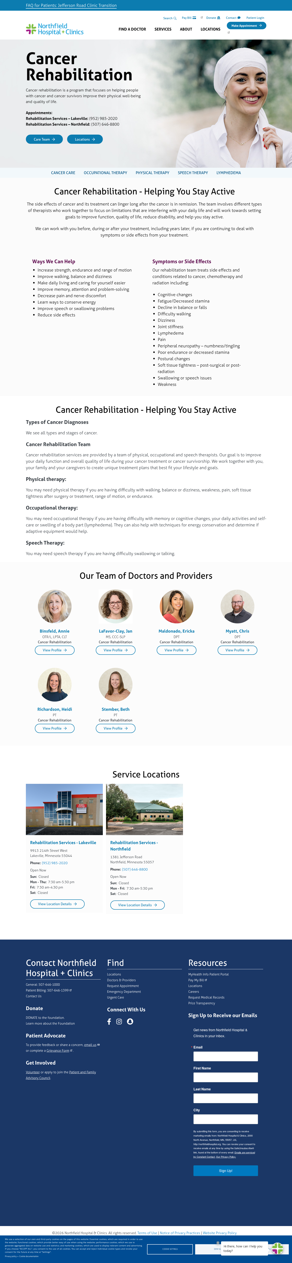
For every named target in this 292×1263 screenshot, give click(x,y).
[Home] (55, 27)
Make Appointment (244, 25)
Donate (211, 18)
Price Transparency (201, 1003)
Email (197, 1047)
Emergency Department (124, 991)
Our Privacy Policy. (226, 1156)
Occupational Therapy (105, 172)
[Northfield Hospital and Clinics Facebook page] (111, 1023)
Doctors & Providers (121, 980)
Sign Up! (225, 1170)
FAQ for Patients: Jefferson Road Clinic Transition (71, 5)
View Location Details (55, 904)
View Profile (52, 650)
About (186, 29)
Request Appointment (123, 986)
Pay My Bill (196, 980)
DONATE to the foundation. (45, 1017)
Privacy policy (11, 1256)
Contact (231, 18)
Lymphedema (229, 172)
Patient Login (255, 18)
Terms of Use (147, 1233)
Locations (210, 29)
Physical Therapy (152, 172)
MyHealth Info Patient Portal (208, 974)
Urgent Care (115, 997)
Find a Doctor (132, 29)
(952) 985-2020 (55, 863)
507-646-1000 (49, 984)
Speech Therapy (193, 172)
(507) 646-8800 (135, 869)
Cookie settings (170, 1249)
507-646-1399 (58, 990)
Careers (193, 991)
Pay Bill (187, 18)
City (196, 1110)
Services (163, 29)
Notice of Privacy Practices (180, 1233)
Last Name (202, 1089)
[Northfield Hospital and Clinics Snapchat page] (132, 1023)
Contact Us (33, 996)
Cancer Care (63, 172)
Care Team (42, 139)
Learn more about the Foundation (50, 1023)
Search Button (175, 18)
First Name (202, 1068)
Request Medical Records (206, 997)
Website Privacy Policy (220, 1233)
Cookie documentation (28, 1256)
